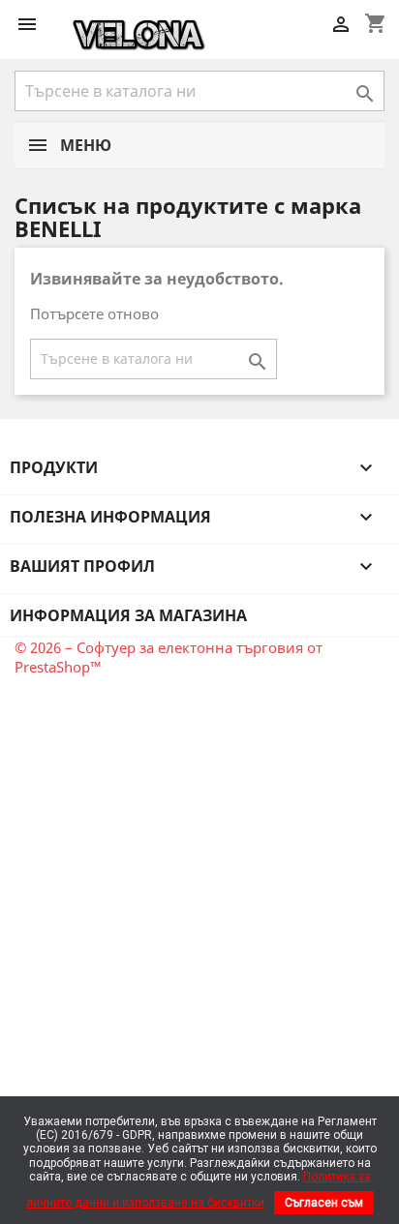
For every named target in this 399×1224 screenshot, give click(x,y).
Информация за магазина (128, 615)
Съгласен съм (324, 1202)
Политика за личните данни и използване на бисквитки (198, 1189)
